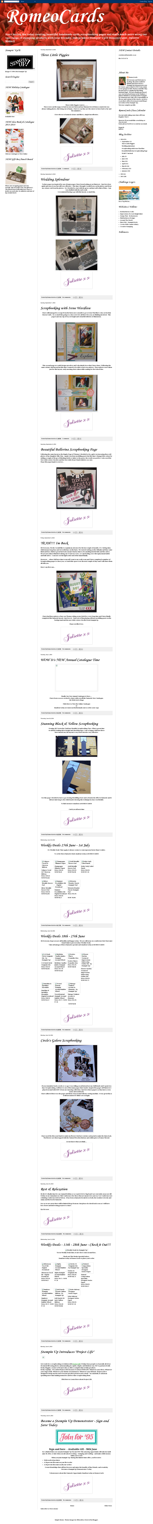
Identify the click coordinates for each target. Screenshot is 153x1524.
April (124, 163)
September (126, 141)
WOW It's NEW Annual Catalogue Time (70, 660)
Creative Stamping (126, 226)
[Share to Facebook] (78, 169)
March (124, 166)
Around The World (126, 220)
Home (72, 1506)
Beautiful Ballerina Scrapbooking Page (69, 450)
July (123, 156)
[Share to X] (76, 169)
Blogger (95, 1520)
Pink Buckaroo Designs (127, 218)
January (125, 171)
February (125, 168)
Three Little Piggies (55, 55)
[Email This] (72, 169)
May (123, 161)
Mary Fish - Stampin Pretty (129, 222)
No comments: (66, 297)
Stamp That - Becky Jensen (129, 216)
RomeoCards (75, 1258)
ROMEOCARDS (86, 803)
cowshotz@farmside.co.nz (127, 55)
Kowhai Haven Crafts (127, 211)
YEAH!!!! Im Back (54, 543)
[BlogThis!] (74, 169)
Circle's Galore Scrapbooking (61, 1041)
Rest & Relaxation (54, 1189)
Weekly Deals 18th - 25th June (63, 936)
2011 (122, 176)
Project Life (88, 1379)
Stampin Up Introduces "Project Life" (67, 1352)
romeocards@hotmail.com (76, 708)
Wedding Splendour (55, 180)
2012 (122, 174)
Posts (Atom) (54, 1509)
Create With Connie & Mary (129, 224)
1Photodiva (80, 1520)
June (123, 159)
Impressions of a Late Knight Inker (131, 214)
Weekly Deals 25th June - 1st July (65, 845)
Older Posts (108, 1506)
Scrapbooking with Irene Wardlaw (66, 308)
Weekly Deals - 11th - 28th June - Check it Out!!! (76, 1245)
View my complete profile (127, 105)
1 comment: (65, 168)
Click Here (66, 704)
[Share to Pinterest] (80, 169)
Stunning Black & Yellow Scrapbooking (69, 724)
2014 (122, 139)
